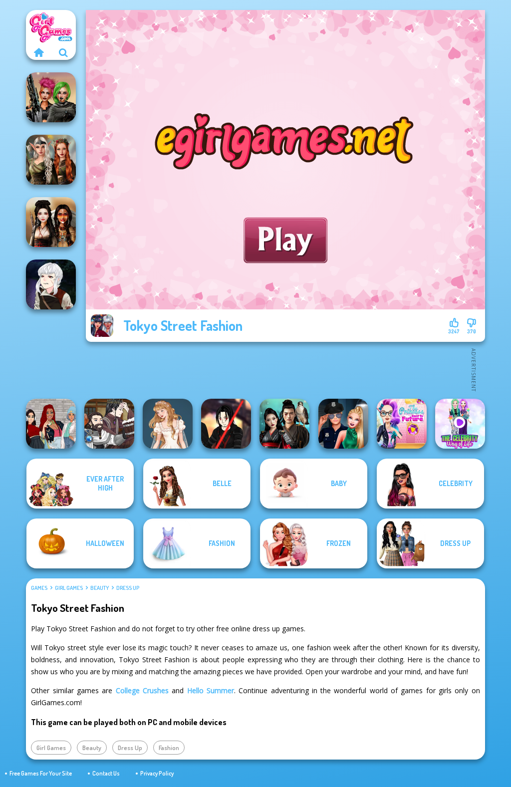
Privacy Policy (157, 773)
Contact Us (106, 773)
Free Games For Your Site (40, 773)
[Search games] (63, 52)
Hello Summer (210, 690)
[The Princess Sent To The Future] (402, 424)
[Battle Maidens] (51, 222)
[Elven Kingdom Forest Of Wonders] (51, 160)
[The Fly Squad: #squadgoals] (51, 424)
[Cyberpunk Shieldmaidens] (51, 97)
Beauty (99, 587)
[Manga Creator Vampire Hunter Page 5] (51, 284)
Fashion (169, 748)
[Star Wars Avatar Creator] (226, 424)
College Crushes (142, 690)
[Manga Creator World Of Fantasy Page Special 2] (109, 424)
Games (39, 587)
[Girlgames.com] (38, 52)
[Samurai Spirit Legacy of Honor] (284, 424)
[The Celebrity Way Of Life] (460, 424)
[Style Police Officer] (343, 424)
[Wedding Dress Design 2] (168, 424)
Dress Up (127, 587)
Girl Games (69, 587)
